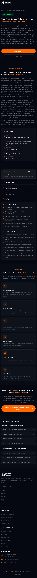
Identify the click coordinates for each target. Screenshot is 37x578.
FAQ (2, 500)
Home (2, 10)
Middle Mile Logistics (7, 514)
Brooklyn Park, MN (6, 537)
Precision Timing (6, 520)
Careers (3, 503)
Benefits (3, 497)
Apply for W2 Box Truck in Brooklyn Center (17, 408)
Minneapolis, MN (6, 531)
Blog (2, 506)
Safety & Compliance (7, 523)
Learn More (18, 57)
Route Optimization (7, 517)
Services (3, 493)
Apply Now (17, 51)
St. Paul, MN (4, 534)
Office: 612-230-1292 (10, 562)
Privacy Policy (18, 574)
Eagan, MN (4, 547)
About (3, 490)
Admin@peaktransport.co (11, 559)
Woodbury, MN (5, 544)
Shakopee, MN (5, 541)
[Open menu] (34, 3)
